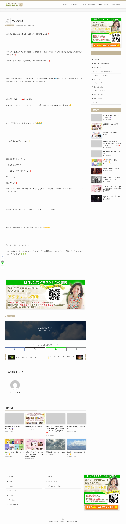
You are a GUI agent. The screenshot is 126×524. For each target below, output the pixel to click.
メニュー (12, 486)
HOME (11, 477)
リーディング (98, 79)
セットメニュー (98, 94)
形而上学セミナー (99, 87)
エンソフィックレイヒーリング (103, 71)
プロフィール (13, 481)
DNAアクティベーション (101, 75)
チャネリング (98, 83)
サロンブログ (10, 25)
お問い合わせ (13, 504)
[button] (15, 349)
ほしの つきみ (15, 392)
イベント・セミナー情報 (101, 63)
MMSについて (52, 481)
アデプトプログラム (100, 90)
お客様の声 (13, 491)
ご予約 (11, 495)
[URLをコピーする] (76, 349)
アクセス (12, 500)
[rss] (63, 519)
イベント (97, 102)
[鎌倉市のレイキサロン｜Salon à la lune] (14, 4)
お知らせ (96, 59)
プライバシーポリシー (55, 486)
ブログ (50, 477)
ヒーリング (97, 67)
